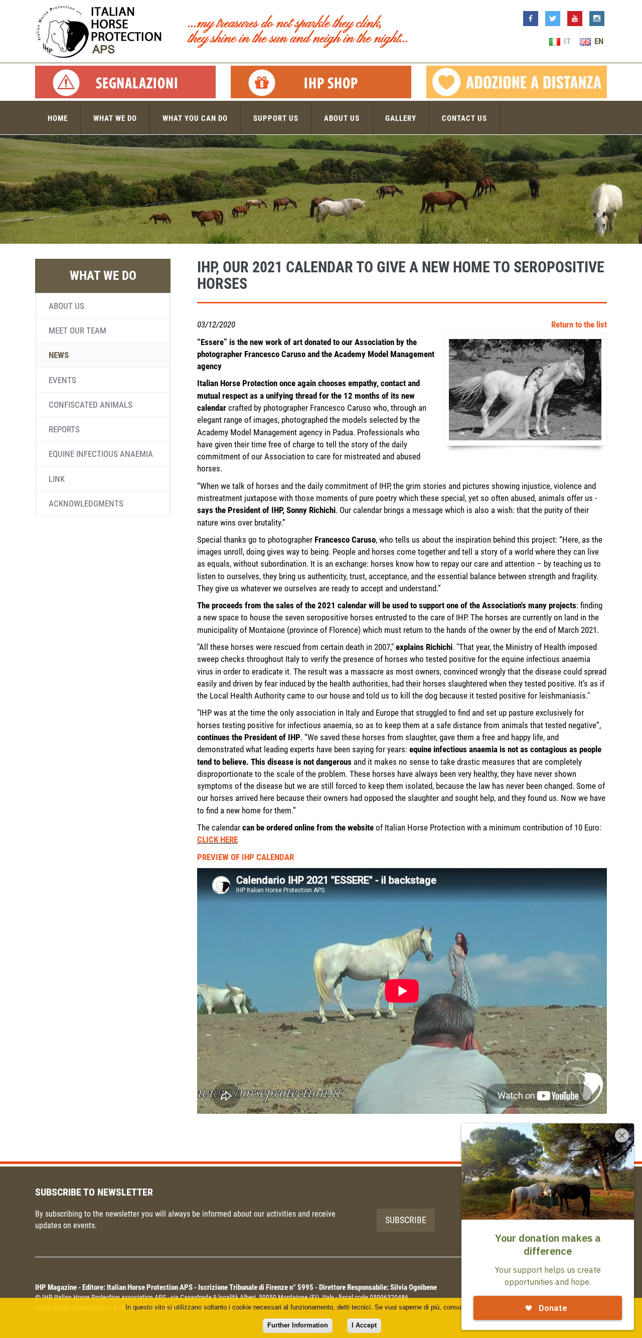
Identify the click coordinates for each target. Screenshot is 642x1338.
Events (62, 380)
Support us (275, 118)
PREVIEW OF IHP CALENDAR (245, 857)
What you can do (195, 118)
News (59, 355)
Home (58, 118)
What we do (115, 118)
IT (566, 41)
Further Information (297, 1325)
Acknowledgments (86, 503)
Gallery (400, 118)
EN (597, 41)
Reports (64, 429)
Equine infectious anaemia (101, 454)
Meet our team (77, 330)
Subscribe (405, 1220)
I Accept (364, 1325)
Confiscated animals (90, 405)
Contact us (464, 118)
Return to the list (579, 324)
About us (342, 118)
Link (57, 479)
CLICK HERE (217, 839)
